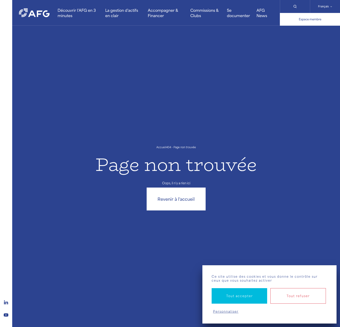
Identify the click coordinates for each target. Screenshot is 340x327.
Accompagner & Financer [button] (163, 13)
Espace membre (310, 19)
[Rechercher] (295, 6)
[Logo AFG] (34, 12)
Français (323, 6)
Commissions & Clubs (204, 13)
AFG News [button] (262, 13)
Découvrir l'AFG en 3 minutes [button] (77, 13)
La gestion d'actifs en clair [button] (121, 13)
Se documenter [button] (238, 13)
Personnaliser (225, 311)
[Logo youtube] (6, 314)
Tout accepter (239, 296)
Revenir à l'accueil (176, 199)
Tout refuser (298, 296)
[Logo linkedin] (6, 301)
